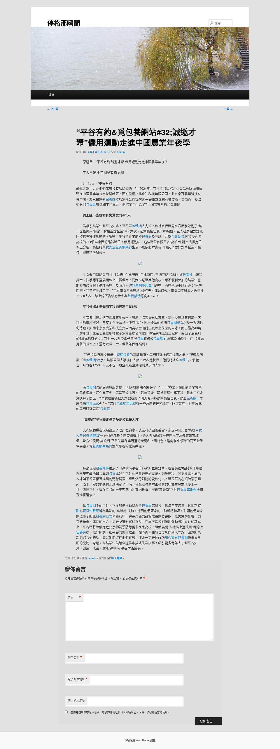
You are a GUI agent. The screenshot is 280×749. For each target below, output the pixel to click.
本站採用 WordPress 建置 (140, 740)
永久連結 (117, 558)
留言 (74, 597)
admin (121, 152)
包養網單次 (175, 322)
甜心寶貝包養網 (87, 510)
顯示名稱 (75, 657)
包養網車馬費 (142, 285)
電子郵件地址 (78, 679)
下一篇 (227, 109)
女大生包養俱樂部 (119, 247)
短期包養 (123, 354)
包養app (92, 403)
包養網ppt (93, 359)
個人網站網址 (76, 700)
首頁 (51, 94)
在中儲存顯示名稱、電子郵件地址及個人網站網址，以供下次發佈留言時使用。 (120, 712)
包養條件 (102, 468)
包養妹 (111, 199)
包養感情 (134, 295)
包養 (140, 338)
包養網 (91, 204)
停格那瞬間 (63, 23)
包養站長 (177, 236)
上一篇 (52, 109)
